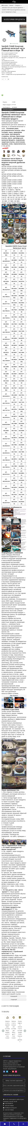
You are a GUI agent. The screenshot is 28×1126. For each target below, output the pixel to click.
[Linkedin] (7, 1072)
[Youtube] (13, 1072)
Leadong (20, 1118)
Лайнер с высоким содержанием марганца (14, 1081)
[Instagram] (16, 1072)
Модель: (5, 102)
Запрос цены (15, 86)
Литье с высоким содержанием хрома (13, 1085)
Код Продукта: (6, 107)
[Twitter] (10, 1072)
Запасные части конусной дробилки (13, 1090)
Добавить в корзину (14, 90)
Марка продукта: (7, 104)
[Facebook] (4, 1072)
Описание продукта (8, 109)
